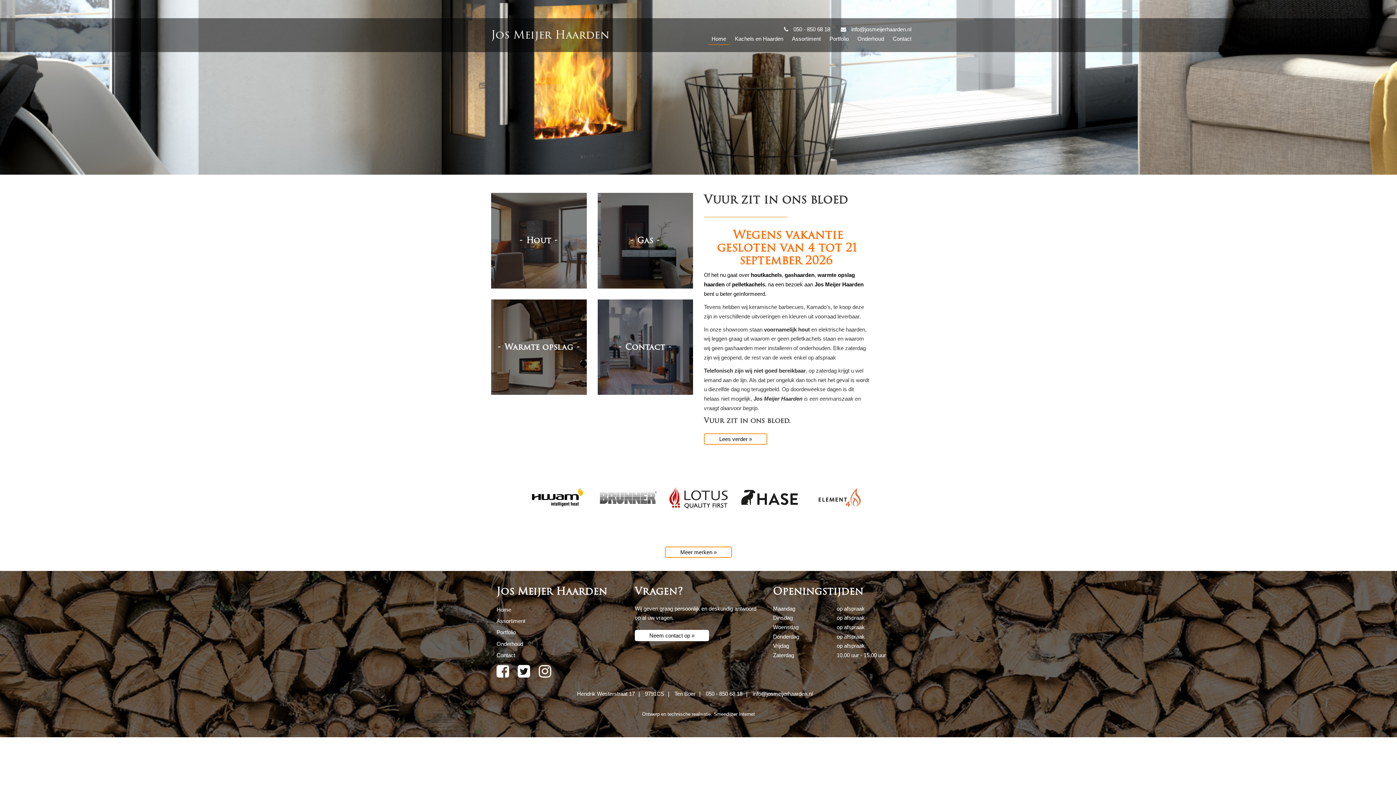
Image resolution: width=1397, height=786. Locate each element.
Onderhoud (870, 39)
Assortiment (806, 39)
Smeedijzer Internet (734, 714)
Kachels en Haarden (759, 39)
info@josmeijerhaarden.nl (783, 694)
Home (719, 39)
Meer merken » (698, 552)
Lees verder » (735, 439)
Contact (902, 39)
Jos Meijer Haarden (550, 35)
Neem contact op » (671, 635)
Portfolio (839, 39)
